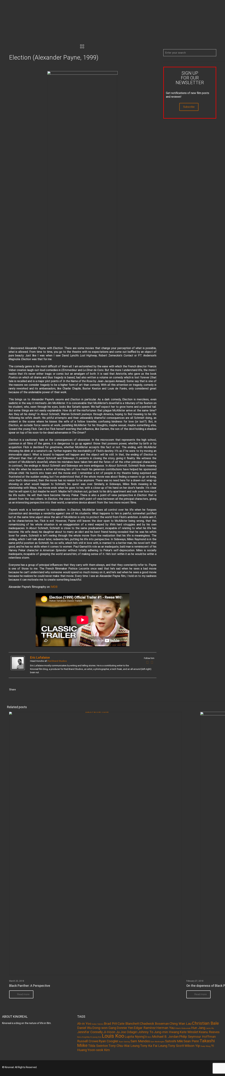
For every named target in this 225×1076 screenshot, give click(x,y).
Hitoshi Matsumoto (183, 1028)
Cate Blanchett (128, 1024)
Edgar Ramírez (145, 1028)
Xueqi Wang (206, 1046)
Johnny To (145, 1032)
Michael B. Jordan (165, 1037)
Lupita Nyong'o (136, 1037)
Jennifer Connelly (90, 1032)
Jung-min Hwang (166, 1032)
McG (149, 1037)
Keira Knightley (83, 1037)
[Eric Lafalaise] (18, 669)
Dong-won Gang (104, 1028)
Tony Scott (176, 1046)
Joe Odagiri (128, 1032)
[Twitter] (152, 662)
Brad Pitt (110, 1024)
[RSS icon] (209, 1067)
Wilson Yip (192, 1046)
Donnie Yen (125, 1028)
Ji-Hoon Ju (111, 1032)
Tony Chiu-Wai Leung (124, 1046)
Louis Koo (113, 1036)
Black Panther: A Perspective (29, 985)
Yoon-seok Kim (98, 1050)
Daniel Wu (84, 1028)
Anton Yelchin (97, 1024)
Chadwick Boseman (154, 1024)
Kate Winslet (189, 1032)
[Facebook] (147, 662)
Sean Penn (191, 1041)
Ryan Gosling (124, 1042)
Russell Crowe (87, 1041)
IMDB (53, 587)
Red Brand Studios (57, 661)
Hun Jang (198, 1028)
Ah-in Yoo (84, 1024)
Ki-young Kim (95, 1037)
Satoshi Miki (174, 1041)
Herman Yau (165, 1028)
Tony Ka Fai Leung (153, 1046)
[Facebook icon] (200, 1067)
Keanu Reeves (209, 1032)
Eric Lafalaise (40, 657)
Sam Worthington (157, 1042)
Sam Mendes (140, 1041)
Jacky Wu (210, 1028)
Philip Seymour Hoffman (197, 1037)
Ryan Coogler (108, 1041)
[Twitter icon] (205, 1067)
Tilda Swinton (98, 1046)
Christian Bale (205, 1023)
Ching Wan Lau (180, 1024)
